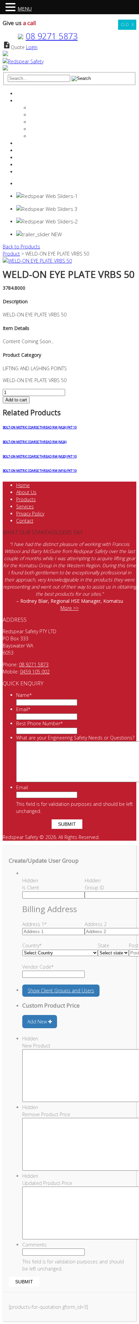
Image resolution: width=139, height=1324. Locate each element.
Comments (34, 1244)
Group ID (94, 887)
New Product (36, 1045)
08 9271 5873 (52, 36)
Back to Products (21, 246)
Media (36, 136)
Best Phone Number (39, 723)
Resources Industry (36, 157)
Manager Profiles (48, 115)
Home (23, 93)
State (103, 945)
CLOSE (127, 24)
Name (24, 695)
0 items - (33, 183)
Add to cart (16, 399)
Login (31, 47)
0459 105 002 (35, 671)
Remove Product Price (46, 1114)
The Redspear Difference (56, 108)
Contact (24, 164)
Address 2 (96, 924)
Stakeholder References (55, 129)
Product (11, 253)
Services (25, 143)
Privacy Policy (30, 513)
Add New (37, 1021)
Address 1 (34, 924)
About (22, 100)
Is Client (30, 887)
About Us (26, 492)
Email (23, 709)
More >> (69, 608)
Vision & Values (46, 122)
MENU (25, 8)
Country (31, 945)
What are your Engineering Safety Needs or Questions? (75, 737)
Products (26, 150)
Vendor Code (38, 967)
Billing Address (49, 908)
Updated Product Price (47, 1183)
